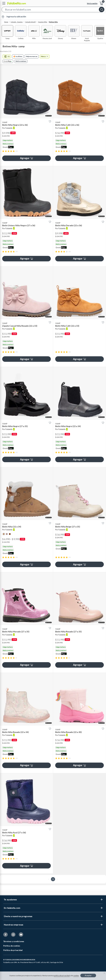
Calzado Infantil (30, 22)
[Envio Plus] (7, 61)
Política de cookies (11, 946)
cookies (76, 976)
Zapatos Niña (42, 22)
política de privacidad (62, 976)
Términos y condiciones (13, 941)
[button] (53, 10)
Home (6, 22)
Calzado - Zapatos (17, 22)
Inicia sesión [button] (92, 3)
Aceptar (88, 975)
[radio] (3, 151)
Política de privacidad (12, 950)
